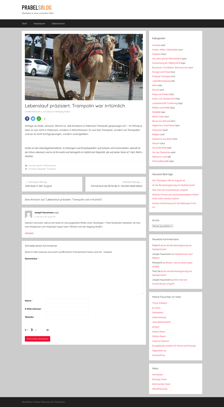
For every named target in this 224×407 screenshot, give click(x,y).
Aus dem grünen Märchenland (42, 165)
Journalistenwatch (161, 322)
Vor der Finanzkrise (161, 152)
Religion (156, 134)
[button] (27, 118)
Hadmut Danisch (160, 341)
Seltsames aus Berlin (162, 139)
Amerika (156, 45)
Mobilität (156, 112)
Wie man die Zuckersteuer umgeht (170, 190)
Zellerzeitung (159, 317)
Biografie (42, 169)
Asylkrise (156, 54)
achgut (155, 326)
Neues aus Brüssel (161, 121)
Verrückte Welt (159, 148)
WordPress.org (159, 389)
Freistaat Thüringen (161, 76)
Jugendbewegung (161, 81)
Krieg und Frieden (160, 94)
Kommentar (32, 258)
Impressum (39, 23)
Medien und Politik (161, 107)
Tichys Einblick (159, 303)
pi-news (156, 308)
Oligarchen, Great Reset (163, 125)
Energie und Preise (161, 72)
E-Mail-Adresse (33, 309)
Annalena (33, 169)
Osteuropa (157, 130)
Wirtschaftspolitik (160, 161)
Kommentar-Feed (161, 384)
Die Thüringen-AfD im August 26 (168, 180)
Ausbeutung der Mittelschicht (166, 63)
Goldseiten (157, 312)
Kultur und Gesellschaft (163, 98)
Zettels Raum (159, 336)
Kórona (155, 90)
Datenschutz (58, 23)
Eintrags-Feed (159, 379)
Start (24, 23)
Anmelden (157, 374)
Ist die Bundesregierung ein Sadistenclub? (173, 185)
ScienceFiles (158, 355)
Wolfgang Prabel (62, 111)
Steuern (156, 143)
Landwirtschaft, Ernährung (164, 103)
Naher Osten (158, 116)
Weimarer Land (159, 157)
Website (29, 317)
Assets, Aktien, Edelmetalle (165, 49)
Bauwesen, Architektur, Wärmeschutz (170, 67)
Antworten (29, 233)
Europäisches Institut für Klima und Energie (174, 345)
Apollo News (158, 331)
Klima (155, 85)
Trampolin (51, 169)
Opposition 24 (159, 350)
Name (29, 300)
